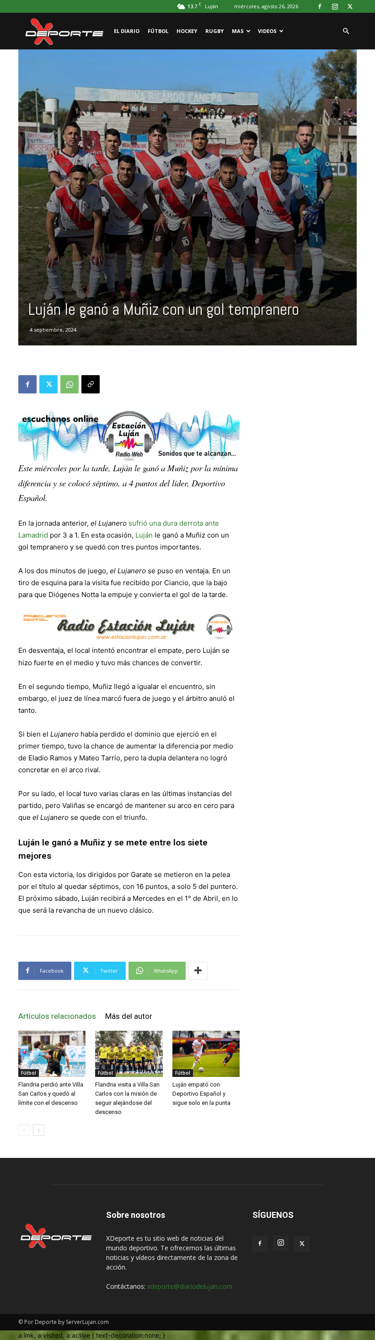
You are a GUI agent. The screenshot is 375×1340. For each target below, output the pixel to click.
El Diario (126, 30)
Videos (267, 30)
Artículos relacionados (57, 1016)
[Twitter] (350, 6)
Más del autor (128, 1016)
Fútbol (158, 30)
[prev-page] (24, 1130)
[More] (198, 971)
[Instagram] (335, 6)
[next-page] (38, 1130)
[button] (346, 31)
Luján (144, 535)
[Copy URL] (90, 384)
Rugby (214, 30)
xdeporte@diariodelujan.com (189, 1286)
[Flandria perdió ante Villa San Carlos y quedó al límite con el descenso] (52, 1054)
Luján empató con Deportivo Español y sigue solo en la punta (201, 1093)
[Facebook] (320, 6)
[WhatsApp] (69, 384)
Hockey (187, 30)
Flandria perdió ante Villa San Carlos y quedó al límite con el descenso (50, 1093)
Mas (238, 30)
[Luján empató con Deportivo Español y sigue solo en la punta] (206, 1054)
